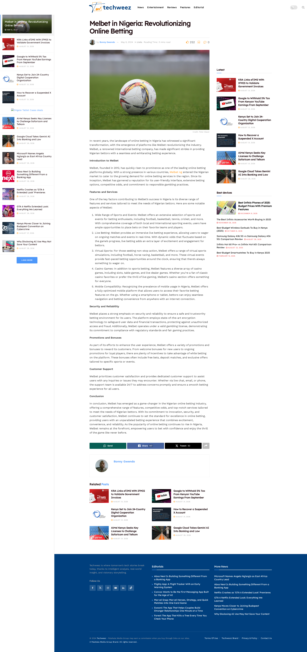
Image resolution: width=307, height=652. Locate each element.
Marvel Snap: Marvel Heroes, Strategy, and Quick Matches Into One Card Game (181, 601)
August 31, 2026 (120, 502)
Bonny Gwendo (107, 42)
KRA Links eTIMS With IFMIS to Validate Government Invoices (34, 41)
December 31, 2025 (248, 213)
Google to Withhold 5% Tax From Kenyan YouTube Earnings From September (34, 59)
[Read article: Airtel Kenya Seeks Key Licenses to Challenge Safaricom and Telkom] (99, 533)
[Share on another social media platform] (205, 446)
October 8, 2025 (234, 231)
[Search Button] (303, 7)
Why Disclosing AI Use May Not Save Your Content (34, 243)
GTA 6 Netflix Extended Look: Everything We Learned (32, 208)
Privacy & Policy (249, 638)
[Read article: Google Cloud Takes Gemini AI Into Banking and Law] (161, 533)
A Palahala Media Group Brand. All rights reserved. (114, 642)
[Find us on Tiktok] (131, 588)
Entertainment (155, 7)
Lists (139, 42)
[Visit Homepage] (110, 7)
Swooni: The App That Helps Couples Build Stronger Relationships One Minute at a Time (178, 609)
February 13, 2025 (226, 256)
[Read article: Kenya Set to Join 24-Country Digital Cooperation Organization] (99, 514)
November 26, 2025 (227, 223)
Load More (27, 260)
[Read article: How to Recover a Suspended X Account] (161, 514)
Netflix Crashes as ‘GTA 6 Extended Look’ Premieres (31, 191)
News (141, 7)
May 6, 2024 (127, 42)
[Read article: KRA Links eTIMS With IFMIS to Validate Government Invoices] (99, 496)
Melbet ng (176, 172)
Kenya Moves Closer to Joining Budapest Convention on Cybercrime (33, 226)
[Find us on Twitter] (100, 588)
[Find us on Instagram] (108, 588)
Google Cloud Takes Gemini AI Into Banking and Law (33, 138)
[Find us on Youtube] (116, 588)
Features (185, 7)
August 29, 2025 (253, 239)
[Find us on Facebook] (93, 588)
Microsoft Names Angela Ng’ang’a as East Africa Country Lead (34, 156)
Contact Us (266, 638)
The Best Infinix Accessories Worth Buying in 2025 (244, 219)
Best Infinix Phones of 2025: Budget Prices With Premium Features (255, 206)
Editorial (199, 7)
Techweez (101, 638)
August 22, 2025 (235, 248)
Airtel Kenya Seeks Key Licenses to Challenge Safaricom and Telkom (34, 121)
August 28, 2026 (183, 535)
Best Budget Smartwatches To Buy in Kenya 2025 (243, 252)
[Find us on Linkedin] (123, 588)
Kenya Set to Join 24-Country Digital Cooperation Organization (33, 77)
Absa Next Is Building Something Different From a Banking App (32, 174)
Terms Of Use (211, 638)
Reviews (172, 7)
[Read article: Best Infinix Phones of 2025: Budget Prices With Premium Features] (226, 208)
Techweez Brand (230, 638)
